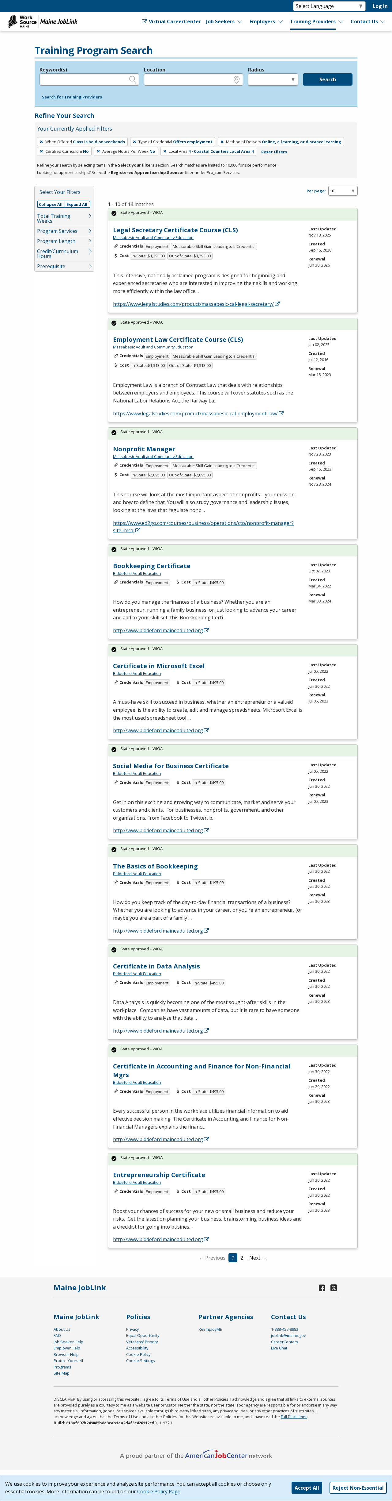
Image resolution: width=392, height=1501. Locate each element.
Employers (262, 21)
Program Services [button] (57, 231)
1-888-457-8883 (284, 1329)
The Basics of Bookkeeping (155, 866)
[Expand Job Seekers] (240, 21)
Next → (257, 1257)
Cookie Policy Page (158, 1491)
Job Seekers (220, 21)
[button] (72, 97)
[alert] (232, 214)
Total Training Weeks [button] (53, 218)
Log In (380, 6)
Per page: (316, 191)
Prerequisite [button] (51, 266)
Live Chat (279, 1348)
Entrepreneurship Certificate (159, 1175)
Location (154, 69)
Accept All (307, 1487)
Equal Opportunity (142, 1335)
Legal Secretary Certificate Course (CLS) (175, 230)
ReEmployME (210, 1329)
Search (327, 79)
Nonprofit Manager (144, 449)
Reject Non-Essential (358, 1487)
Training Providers (313, 21)
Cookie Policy (138, 1354)
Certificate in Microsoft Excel (159, 666)
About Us (62, 1329)
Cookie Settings (140, 1360)
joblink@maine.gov (288, 1335)
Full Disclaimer (294, 1416)
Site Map (62, 1373)
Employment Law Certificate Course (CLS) (178, 339)
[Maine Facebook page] (322, 1288)
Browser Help (66, 1354)
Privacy (132, 1329)
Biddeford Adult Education (137, 573)
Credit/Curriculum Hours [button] (57, 254)
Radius (256, 69)
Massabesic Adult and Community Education (153, 237)
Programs (62, 1367)
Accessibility (137, 1348)
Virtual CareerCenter (174, 21)
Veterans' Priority (142, 1342)
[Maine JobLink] (43, 21)
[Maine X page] (333, 1288)
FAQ (57, 1335)
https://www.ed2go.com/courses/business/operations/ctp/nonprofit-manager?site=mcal (203, 527)
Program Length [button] (56, 241)
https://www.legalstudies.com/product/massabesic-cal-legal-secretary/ (193, 304)
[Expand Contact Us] (383, 21)
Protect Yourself (68, 1360)
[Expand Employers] (280, 21)
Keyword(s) (53, 69)
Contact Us (364, 21)
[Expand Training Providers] (341, 21)
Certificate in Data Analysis (156, 966)
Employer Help (67, 1348)
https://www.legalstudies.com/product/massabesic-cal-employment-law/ (195, 413)
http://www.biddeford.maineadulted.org (158, 630)
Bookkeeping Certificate (151, 566)
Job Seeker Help (68, 1342)
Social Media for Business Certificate (171, 766)
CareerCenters (284, 1342)
